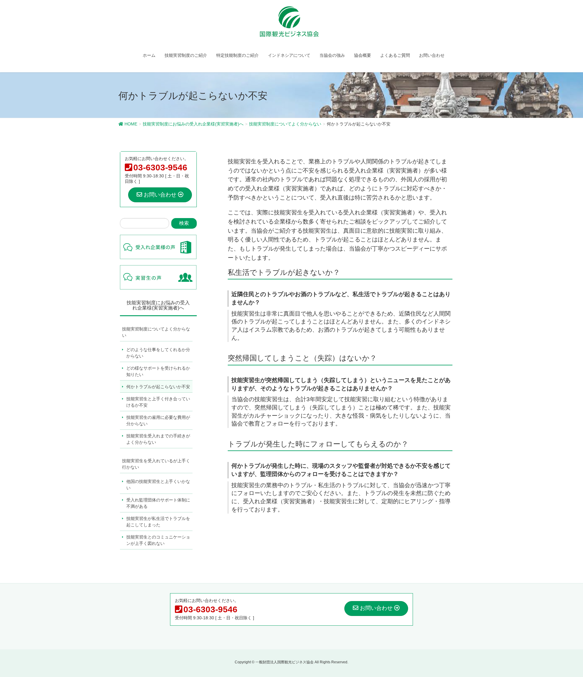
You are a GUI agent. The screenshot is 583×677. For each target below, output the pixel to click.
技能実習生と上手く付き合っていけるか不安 (158, 402)
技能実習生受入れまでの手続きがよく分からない (158, 439)
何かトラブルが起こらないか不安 (158, 386)
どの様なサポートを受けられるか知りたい (158, 371)
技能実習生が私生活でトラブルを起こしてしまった (158, 521)
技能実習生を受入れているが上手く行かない (156, 464)
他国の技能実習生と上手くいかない (158, 484)
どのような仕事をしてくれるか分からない (158, 352)
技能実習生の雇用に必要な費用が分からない (158, 420)
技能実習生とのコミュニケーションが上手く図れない (158, 540)
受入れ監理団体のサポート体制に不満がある (158, 503)
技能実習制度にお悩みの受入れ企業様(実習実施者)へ (158, 305)
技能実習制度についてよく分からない (156, 332)
